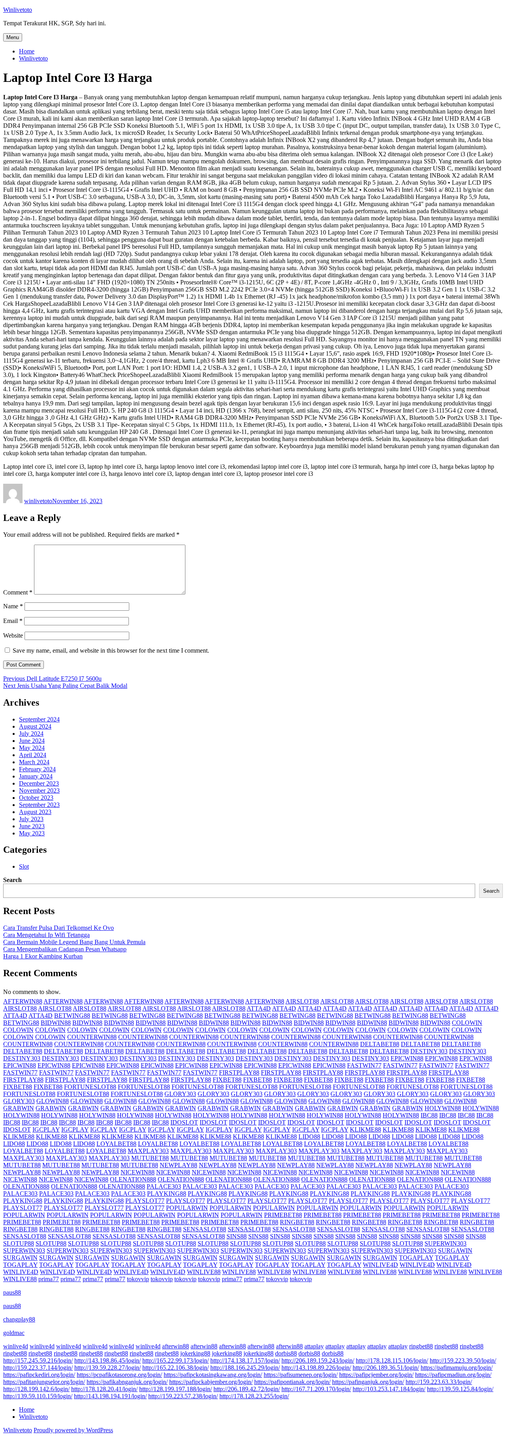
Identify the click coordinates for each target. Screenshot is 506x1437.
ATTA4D (259, 1008)
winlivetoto (38, 501)
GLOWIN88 (52, 1101)
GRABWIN (18, 1108)
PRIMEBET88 (283, 1215)
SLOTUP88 (18, 1243)
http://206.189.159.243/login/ (317, 1360)
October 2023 (36, 797)
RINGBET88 (297, 1222)
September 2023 (39, 804)
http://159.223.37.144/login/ (38, 1367)
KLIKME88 (365, 1129)
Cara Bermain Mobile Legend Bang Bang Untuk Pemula (74, 942)
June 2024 (32, 740)
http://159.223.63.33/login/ (439, 1381)
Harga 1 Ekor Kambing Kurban (43, 956)
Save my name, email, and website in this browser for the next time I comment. (111, 650)
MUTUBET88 (150, 1158)
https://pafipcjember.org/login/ (376, 1374)
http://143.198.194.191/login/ (110, 1396)
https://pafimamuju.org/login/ (457, 1367)
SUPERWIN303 (445, 1243)
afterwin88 (175, 1346)
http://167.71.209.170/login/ (316, 1389)
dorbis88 (286, 1353)
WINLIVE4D (380, 1264)
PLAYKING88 (166, 1193)
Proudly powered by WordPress (73, 1430)
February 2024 (37, 769)
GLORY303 (180, 1094)
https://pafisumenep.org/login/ (301, 1374)
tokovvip (138, 1279)
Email (13, 620)
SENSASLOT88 (204, 1229)
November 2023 (39, 790)
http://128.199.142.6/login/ (36, 1389)
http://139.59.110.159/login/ (37, 1396)
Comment (17, 592)
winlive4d (15, 1346)
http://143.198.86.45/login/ (107, 1360)
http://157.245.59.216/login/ (38, 1360)
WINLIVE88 (204, 1271)
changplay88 (19, 1319)
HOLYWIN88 (443, 1108)
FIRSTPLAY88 (239, 1072)
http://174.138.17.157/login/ (245, 1360)
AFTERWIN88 (22, 1001)
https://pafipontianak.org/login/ (292, 1381)
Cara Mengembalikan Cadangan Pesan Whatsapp (64, 949)
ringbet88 (421, 1346)
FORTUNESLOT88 (90, 1086)
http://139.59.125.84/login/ (460, 1389)
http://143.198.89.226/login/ (316, 1367)
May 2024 (32, 747)
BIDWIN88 (56, 1022)
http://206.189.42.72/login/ (246, 1389)
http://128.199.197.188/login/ (175, 1389)
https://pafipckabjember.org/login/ (211, 1381)
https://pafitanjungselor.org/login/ (44, 1381)
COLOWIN (467, 1022)
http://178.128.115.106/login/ (392, 1360)
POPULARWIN (187, 1207)
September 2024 (39, 719)
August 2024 (35, 726)
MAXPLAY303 (148, 1150)
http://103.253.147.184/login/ (389, 1389)
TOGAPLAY (416, 1257)
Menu (12, 37)
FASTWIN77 (364, 1065)
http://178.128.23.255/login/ (254, 1396)
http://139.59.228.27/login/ (107, 1367)
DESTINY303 (428, 1051)
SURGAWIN (455, 1250)
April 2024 (32, 755)
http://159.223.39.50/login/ (463, 1360)
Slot (24, 866)
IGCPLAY (46, 1129)
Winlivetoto (17, 9)
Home (26, 51)
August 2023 (35, 811)
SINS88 (237, 1236)
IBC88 (429, 1115)
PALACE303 (164, 1186)
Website (13, 635)
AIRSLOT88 (302, 1001)
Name (13, 606)
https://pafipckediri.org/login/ (39, 1374)
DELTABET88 (379, 1044)
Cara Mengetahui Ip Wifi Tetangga (46, 934)
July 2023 (31, 819)
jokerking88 (195, 1353)
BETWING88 (72, 1015)
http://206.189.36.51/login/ (386, 1367)
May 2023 (32, 833)
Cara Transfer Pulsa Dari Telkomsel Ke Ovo (58, 927)
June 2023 (32, 826)
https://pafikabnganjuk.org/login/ (127, 1381)
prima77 (48, 1279)
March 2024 (34, 762)
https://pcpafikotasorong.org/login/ (119, 1374)
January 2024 (36, 776)
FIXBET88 (227, 1079)
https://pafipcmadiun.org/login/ (453, 1374)
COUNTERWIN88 (92, 1037)
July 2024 (31, 733)
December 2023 (39, 783)
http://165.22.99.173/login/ (175, 1360)
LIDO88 (309, 1136)
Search (12, 880)
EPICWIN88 (407, 1058)
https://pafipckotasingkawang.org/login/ (213, 1374)
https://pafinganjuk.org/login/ (368, 1381)
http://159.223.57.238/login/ (183, 1396)
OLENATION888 (133, 1179)
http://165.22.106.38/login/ (175, 1367)
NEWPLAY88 (178, 1165)
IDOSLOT (184, 1122)
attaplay (314, 1346)
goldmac (14, 1332)
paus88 (12, 1292)
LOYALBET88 (116, 1143)
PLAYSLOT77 (144, 1200)
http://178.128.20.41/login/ (104, 1389)
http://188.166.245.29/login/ (245, 1367)
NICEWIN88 (138, 1172)
